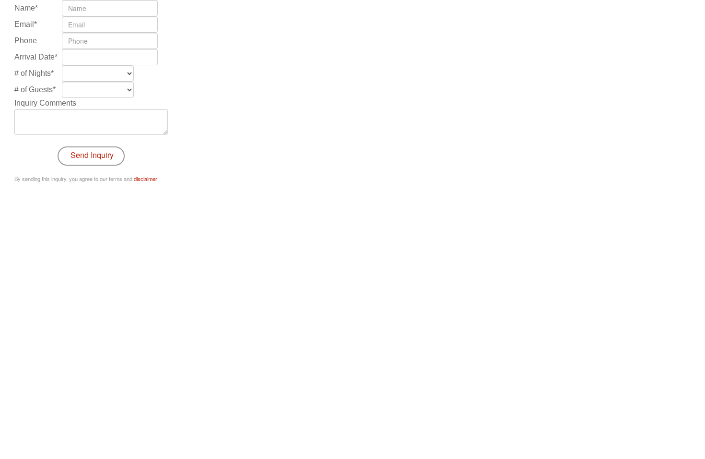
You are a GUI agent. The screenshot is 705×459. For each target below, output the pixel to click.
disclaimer (145, 178)
